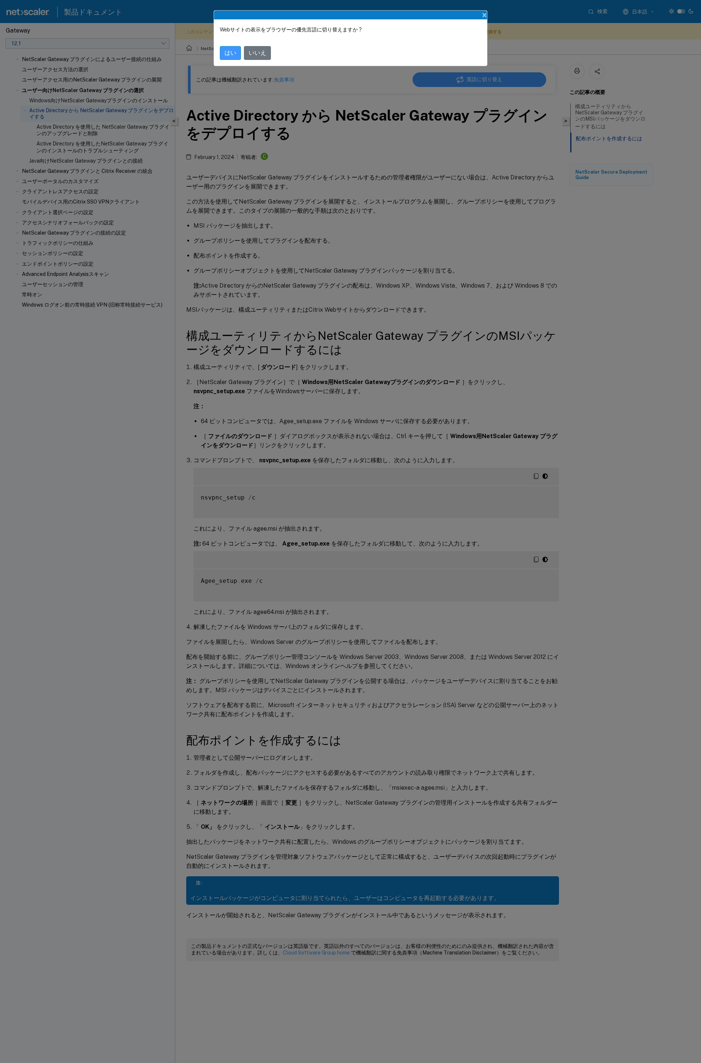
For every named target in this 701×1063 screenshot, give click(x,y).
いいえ (257, 52)
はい (230, 52)
